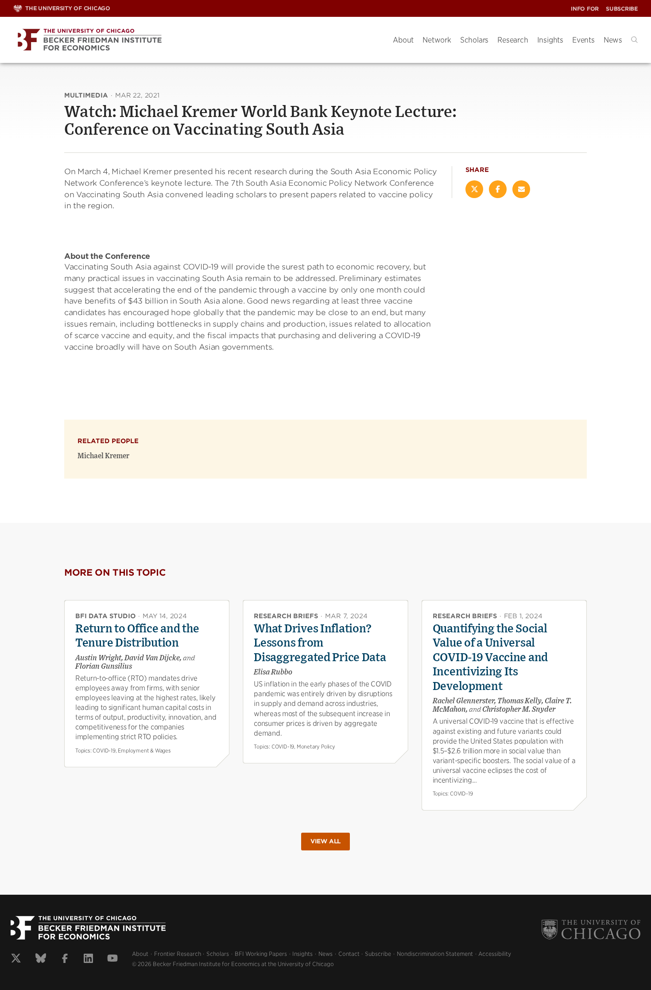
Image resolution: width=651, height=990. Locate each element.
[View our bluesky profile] (40, 959)
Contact (349, 954)
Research (512, 39)
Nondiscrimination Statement (435, 954)
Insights (550, 39)
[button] (634, 39)
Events (583, 39)
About (403, 39)
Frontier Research (177, 954)
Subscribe (622, 8)
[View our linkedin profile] (88, 959)
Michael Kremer (103, 456)
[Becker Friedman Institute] (196, 40)
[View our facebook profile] (65, 959)
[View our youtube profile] (112, 959)
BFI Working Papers (261, 954)
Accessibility (494, 954)
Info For (585, 8)
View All (325, 841)
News (613, 39)
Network (436, 39)
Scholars (474, 39)
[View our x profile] (16, 959)
